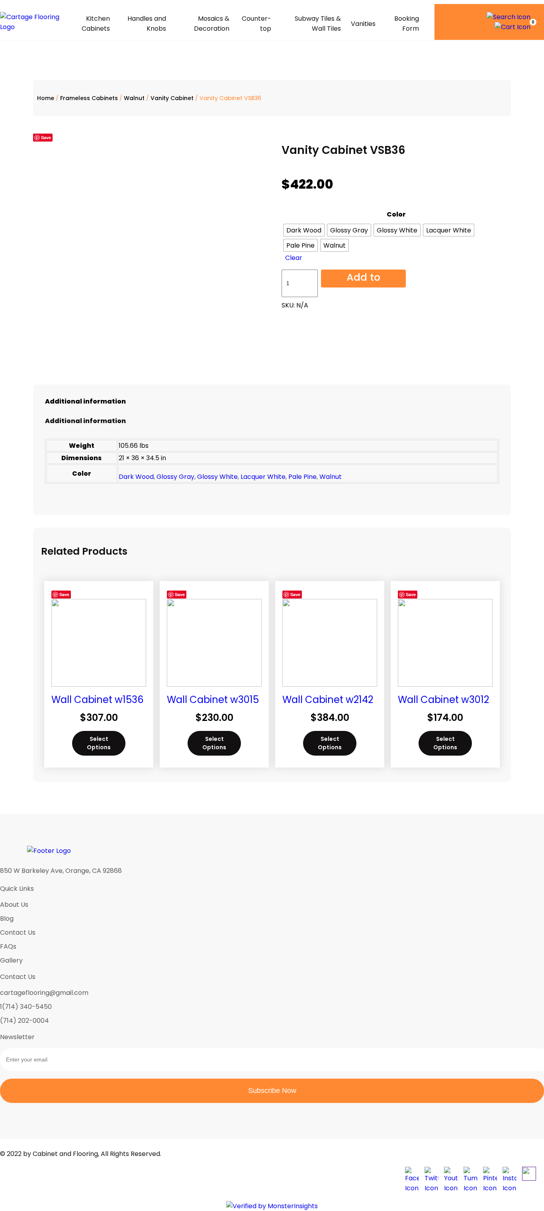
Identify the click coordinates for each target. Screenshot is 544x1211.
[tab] (272, 401)
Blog (7, 918)
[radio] (304, 230)
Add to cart (363, 278)
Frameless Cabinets (89, 98)
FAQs (8, 946)
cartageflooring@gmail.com (44, 992)
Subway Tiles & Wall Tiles (318, 23)
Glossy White (217, 476)
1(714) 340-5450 (26, 1006)
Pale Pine (302, 476)
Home (45, 98)
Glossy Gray (175, 476)
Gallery (11, 960)
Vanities (363, 23)
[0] (512, 27)
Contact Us (17, 932)
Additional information (85, 401)
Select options (99, 743)
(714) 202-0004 (24, 1020)
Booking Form (406, 23)
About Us (14, 904)
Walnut (134, 98)
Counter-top (256, 23)
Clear (293, 257)
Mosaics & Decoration (211, 23)
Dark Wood (136, 476)
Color (396, 214)
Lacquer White (263, 476)
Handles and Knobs (146, 23)
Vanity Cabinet (172, 98)
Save (46, 137)
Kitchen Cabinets (96, 23)
